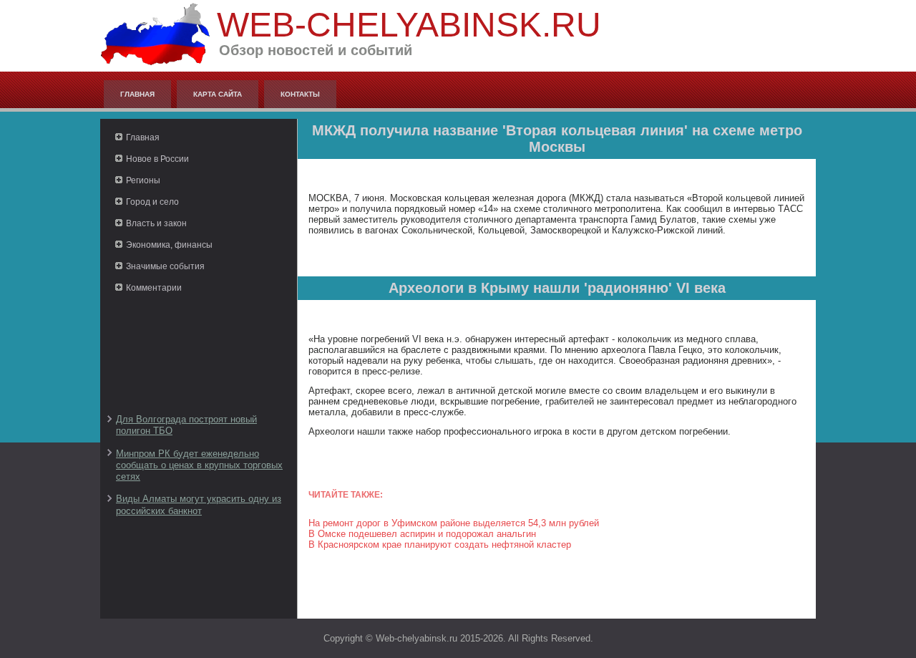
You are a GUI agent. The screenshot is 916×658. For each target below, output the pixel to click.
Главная (137, 94)
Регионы (143, 180)
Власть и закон (156, 223)
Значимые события (165, 266)
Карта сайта (217, 94)
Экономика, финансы (169, 245)
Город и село (152, 202)
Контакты (300, 94)
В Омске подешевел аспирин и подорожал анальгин (422, 533)
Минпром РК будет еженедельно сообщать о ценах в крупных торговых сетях (199, 465)
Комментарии (154, 288)
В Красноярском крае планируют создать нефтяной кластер (439, 544)
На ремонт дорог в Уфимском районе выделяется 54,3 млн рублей (453, 523)
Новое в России (157, 159)
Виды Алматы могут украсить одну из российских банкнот (198, 504)
